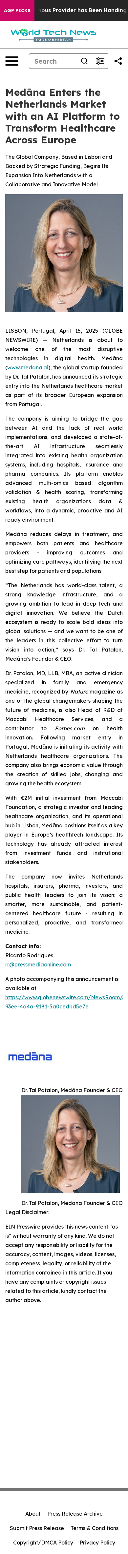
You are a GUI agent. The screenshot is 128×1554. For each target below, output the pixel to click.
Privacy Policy (97, 1542)
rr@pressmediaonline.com (38, 964)
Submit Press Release (37, 1528)
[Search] (84, 61)
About (33, 1513)
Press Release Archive (75, 1513)
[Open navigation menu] (11, 61)
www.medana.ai (27, 367)
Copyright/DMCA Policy (43, 1542)
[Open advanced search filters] (100, 61)
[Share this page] (118, 61)
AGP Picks (17, 10)
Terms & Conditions (94, 1528)
